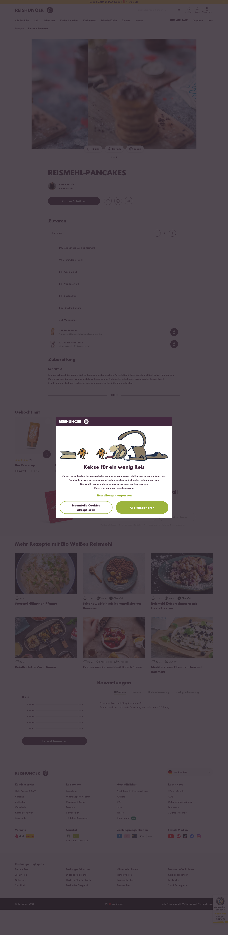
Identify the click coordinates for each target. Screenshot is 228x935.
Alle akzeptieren (142, 507)
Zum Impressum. (125, 488)
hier (136, 484)
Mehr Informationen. (105, 488)
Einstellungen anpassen (114, 495)
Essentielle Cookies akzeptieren (86, 507)
